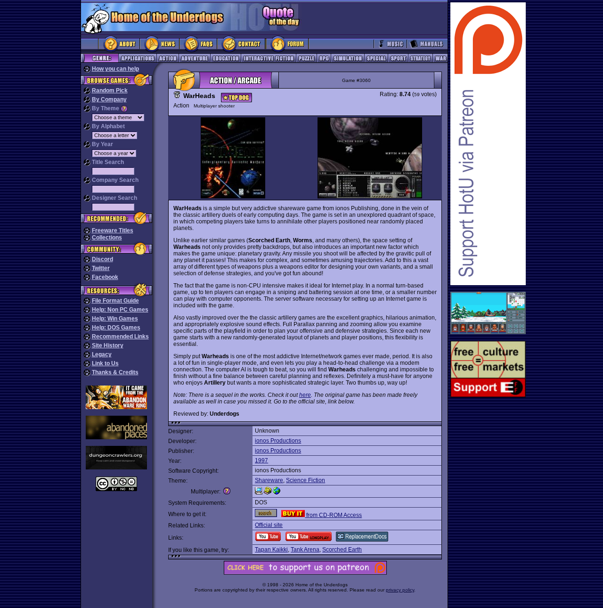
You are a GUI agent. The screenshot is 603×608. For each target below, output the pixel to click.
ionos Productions (278, 440)
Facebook (105, 277)
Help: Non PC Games (120, 309)
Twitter (101, 268)
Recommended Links (120, 336)
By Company (109, 99)
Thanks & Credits (115, 372)
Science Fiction (305, 480)
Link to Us (105, 363)
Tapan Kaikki (271, 549)
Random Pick (110, 90)
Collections (107, 237)
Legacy (102, 354)
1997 (261, 460)
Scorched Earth (342, 549)
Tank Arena (305, 549)
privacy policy (400, 589)
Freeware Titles (112, 230)
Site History (107, 345)
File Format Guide (115, 300)
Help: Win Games (115, 318)
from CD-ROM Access (333, 515)
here (305, 395)
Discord (102, 259)
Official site (269, 525)
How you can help (115, 69)
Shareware (269, 480)
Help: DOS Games (116, 327)
